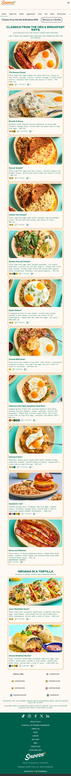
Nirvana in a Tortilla (52, 20)
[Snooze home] (9, 2)
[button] (35, 64)
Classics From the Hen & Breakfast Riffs (20, 20)
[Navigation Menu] (68, 2)
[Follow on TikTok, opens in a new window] (23, 716)
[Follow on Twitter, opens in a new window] (41, 716)
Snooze (35, 756)
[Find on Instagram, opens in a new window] (29, 716)
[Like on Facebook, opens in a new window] (35, 716)
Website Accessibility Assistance (35, 763)
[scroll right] (69, 14)
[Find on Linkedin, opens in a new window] (47, 716)
